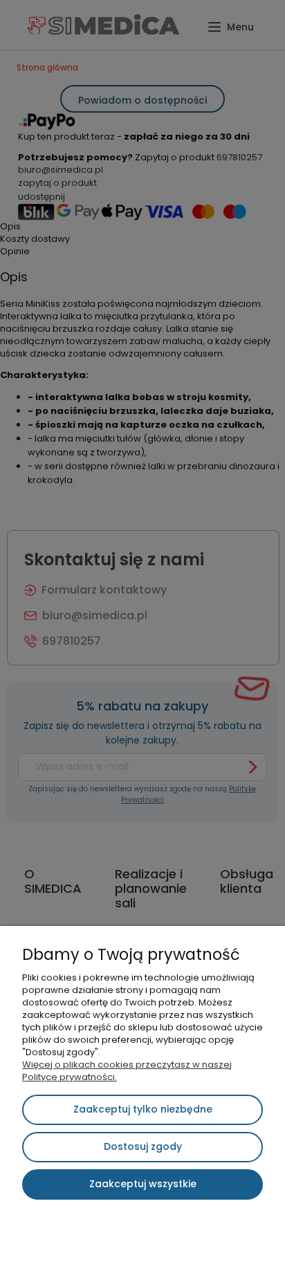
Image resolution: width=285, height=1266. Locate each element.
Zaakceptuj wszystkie (142, 1184)
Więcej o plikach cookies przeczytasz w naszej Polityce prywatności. (127, 1071)
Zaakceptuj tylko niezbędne (142, 1109)
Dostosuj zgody (143, 1146)
